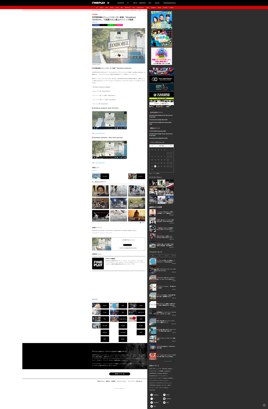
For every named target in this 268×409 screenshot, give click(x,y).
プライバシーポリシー (122, 381)
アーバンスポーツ (162, 375)
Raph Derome (118, 230)
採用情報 (113, 381)
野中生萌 (164, 368)
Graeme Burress (109, 230)
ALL (97, 7)
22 (167, 163)
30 (171, 166)
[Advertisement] (106, 286)
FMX (134, 7)
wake (134, 230)
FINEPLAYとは (100, 381)
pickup (165, 387)
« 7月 (151, 145)
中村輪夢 (161, 371)
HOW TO (135, 3)
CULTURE (165, 7)
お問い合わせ (139, 381)
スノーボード (159, 378)
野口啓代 (165, 373)
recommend (152, 390)
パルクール (152, 378)
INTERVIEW (120, 3)
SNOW (147, 7)
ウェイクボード (95, 232)
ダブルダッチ (160, 382)
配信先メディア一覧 (119, 374)
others (95, 14)
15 (167, 159)
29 (167, 166)
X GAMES (170, 378)
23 (171, 163)
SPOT (149, 3)
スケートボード (159, 387)
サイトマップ (131, 381)
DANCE (111, 7)
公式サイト (95, 170)
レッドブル (158, 368)
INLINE (159, 7)
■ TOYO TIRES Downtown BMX (157, 131)
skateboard (167, 371)
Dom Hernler (101, 230)
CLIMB (117, 7)
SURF (106, 7)
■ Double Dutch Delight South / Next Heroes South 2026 (161, 116)
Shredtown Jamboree (127, 230)
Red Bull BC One (153, 375)
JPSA (150, 368)
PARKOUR (153, 7)
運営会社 (108, 381)
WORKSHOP (142, 3)
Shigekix (170, 368)
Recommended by (136, 222)
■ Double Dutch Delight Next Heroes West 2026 (160, 123)
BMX (122, 7)
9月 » (171, 145)
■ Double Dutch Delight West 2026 (158, 119)
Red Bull (158, 385)
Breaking (160, 373)
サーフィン (152, 387)
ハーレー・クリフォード (106, 232)
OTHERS (171, 7)
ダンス (165, 380)
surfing (164, 378)
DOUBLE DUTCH (140, 7)
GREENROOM (152, 373)
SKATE (101, 7)
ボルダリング (152, 382)
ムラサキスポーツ (153, 371)
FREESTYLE (127, 7)
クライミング (167, 382)
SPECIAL (157, 3)
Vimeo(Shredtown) (100, 133)
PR (154, 368)
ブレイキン (164, 385)
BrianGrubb (94, 230)
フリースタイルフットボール (156, 380)
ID (127, 3)
